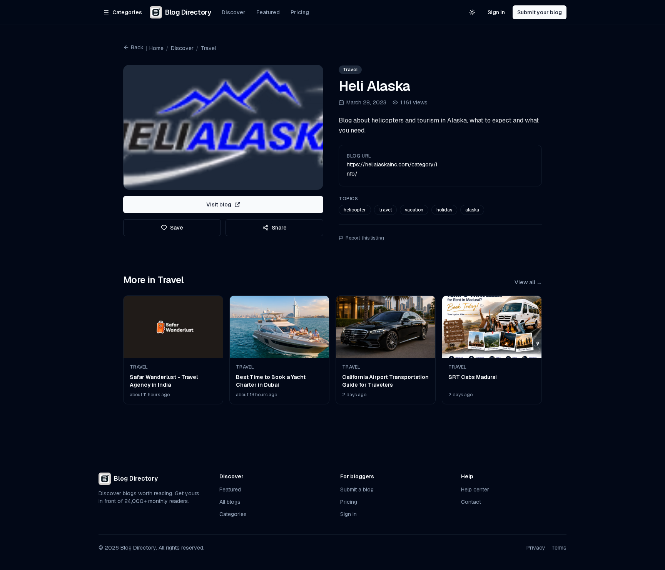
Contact (471, 501)
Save (176, 227)
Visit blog (218, 204)
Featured (268, 12)
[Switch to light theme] (472, 12)
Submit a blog (357, 489)
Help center (475, 489)
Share (279, 227)
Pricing (300, 12)
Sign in (496, 12)
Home (156, 48)
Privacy (535, 547)
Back (137, 47)
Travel (208, 48)
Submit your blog (539, 12)
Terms (558, 547)
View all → (528, 282)
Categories (233, 514)
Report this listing (365, 238)
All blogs (230, 501)
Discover (234, 12)
